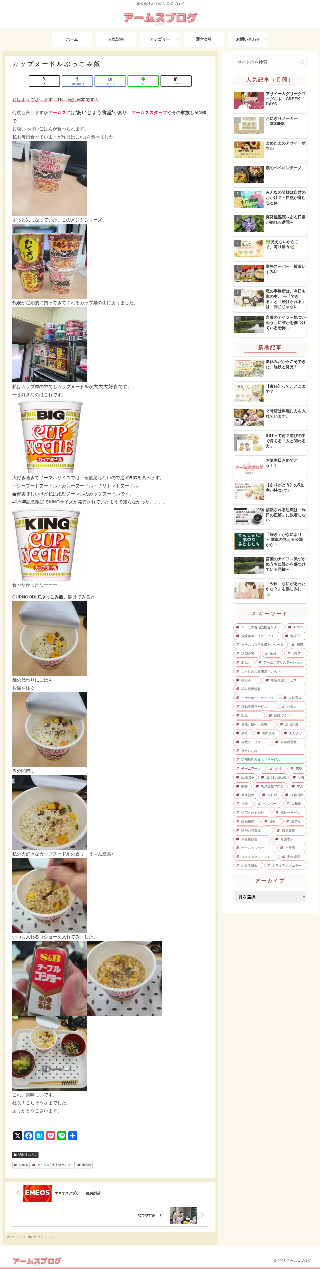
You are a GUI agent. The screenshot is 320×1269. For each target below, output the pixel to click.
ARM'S (23, 1165)
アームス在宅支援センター (55, 1165)
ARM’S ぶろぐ (27, 1154)
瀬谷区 (86, 1165)
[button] (176, 81)
